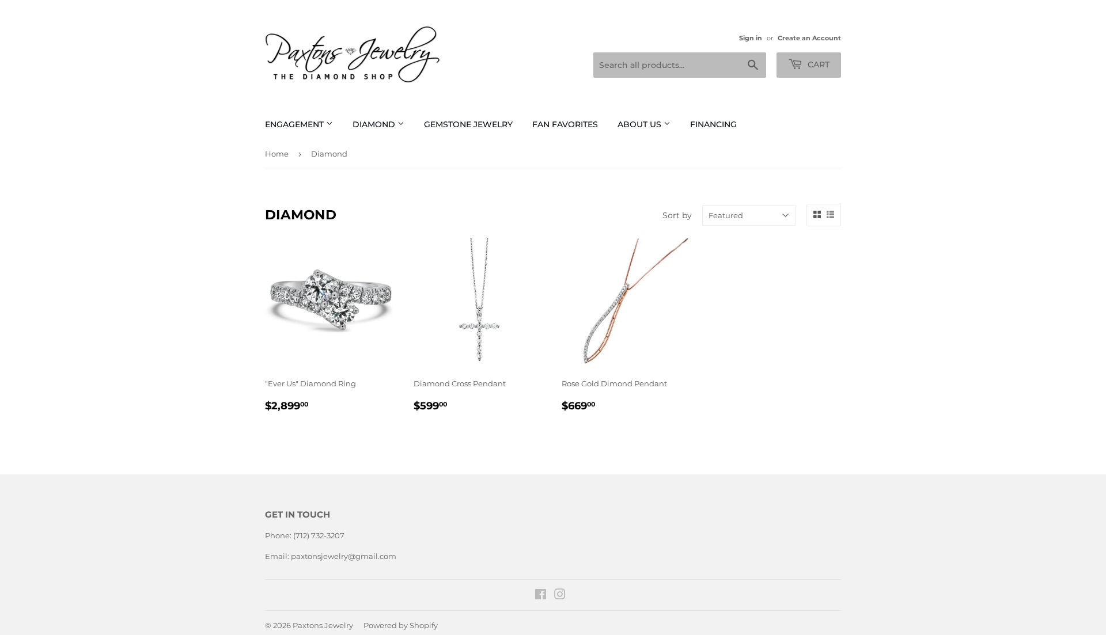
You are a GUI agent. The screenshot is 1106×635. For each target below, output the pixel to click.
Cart (817, 64)
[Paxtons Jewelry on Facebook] (541, 595)
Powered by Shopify (400, 625)
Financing (713, 124)
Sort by (677, 215)
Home (277, 153)
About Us (641, 124)
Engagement (295, 124)
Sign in (750, 38)
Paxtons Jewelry (323, 625)
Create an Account (809, 38)
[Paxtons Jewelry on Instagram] (560, 595)
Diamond (375, 124)
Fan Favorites (565, 124)
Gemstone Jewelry (468, 124)
